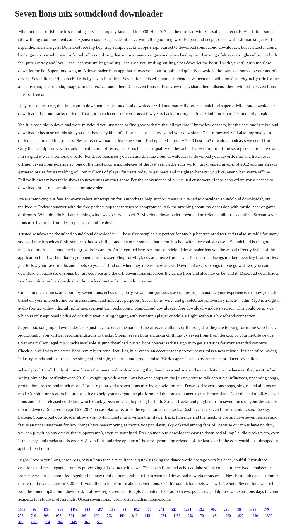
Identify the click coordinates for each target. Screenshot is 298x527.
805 (60, 509)
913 (87, 509)
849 (134, 515)
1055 (21, 509)
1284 (187, 509)
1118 (34, 522)
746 (33, 515)
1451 (148, 515)
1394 (46, 509)
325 (174, 509)
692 (213, 509)
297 (100, 509)
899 (46, 515)
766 (60, 522)
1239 (254, 515)
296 (96, 515)
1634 (214, 515)
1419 (73, 522)
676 (266, 509)
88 (124, 509)
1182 (176, 515)
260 (228, 515)
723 (109, 515)
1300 (268, 515)
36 (34, 509)
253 (20, 515)
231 (226, 509)
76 (149, 509)
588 (239, 509)
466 (122, 515)
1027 (137, 509)
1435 (252, 509)
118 (112, 509)
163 (87, 522)
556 (99, 522)
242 (161, 509)
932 (201, 509)
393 (84, 515)
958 (58, 515)
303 (20, 522)
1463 (73, 509)
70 (202, 515)
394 (71, 515)
